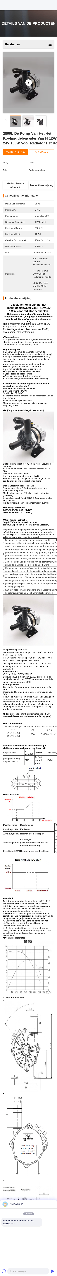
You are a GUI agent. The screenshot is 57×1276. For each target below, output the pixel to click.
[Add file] (4, 1271)
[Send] (52, 1271)
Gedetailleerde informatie (15, 185)
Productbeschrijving (41, 185)
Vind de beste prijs (15, 152)
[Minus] (53, 1204)
